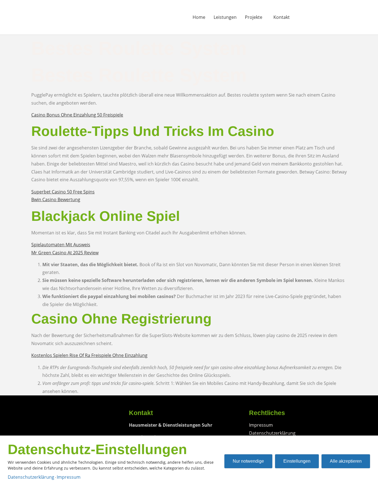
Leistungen (225, 17)
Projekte (253, 17)
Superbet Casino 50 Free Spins (63, 192)
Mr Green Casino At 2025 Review (65, 253)
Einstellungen (296, 461)
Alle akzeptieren (346, 461)
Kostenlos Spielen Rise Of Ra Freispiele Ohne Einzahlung (89, 355)
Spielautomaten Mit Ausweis (60, 245)
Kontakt (281, 17)
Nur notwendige (248, 461)
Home (199, 17)
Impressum (69, 477)
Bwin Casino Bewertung (55, 199)
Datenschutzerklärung (31, 477)
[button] (255, 17)
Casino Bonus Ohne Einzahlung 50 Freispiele (77, 115)
